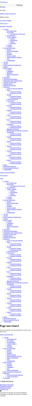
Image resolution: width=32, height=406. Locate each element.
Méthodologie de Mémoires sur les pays (17, 130)
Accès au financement (9, 48)
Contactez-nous (4, 389)
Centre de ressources (10, 13)
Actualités (9, 46)
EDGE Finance (7, 68)
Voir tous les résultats (5, 20)
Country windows (12, 37)
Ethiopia (9, 110)
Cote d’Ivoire (10, 101)
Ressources (6, 87)
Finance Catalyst (11, 56)
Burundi (9, 95)
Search (5, 165)
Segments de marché (15, 93)
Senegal (9, 146)
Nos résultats (10, 32)
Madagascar (10, 124)
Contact (5, 66)
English (2, 172)
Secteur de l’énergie (15, 91)
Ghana (8, 115)
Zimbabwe (13, 43)
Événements (6, 77)
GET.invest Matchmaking (10, 79)
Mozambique (13, 40)
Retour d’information (12, 51)
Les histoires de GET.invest (17, 34)
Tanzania (9, 151)
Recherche (3, 26)
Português (12, 172)
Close (1, 178)
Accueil (5, 62)
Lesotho (12, 38)
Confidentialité (11, 60)
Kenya (8, 119)
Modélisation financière (9, 166)
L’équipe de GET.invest (9, 82)
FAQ (8, 59)
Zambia (9, 160)
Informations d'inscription (7, 384)
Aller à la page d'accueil (6, 334)
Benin (8, 90)
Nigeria (12, 42)
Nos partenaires (11, 35)
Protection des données (9, 85)
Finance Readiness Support (14, 57)
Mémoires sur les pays (13, 129)
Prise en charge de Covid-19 (11, 168)
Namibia (9, 137)
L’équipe (9, 45)
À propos (5, 29)
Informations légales (5, 388)
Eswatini (9, 105)
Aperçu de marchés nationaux (15, 88)
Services (9, 52)
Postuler (2, 13)
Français (6, 172)
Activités (9, 70)
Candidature (10, 71)
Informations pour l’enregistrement (12, 80)
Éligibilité (9, 54)
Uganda (9, 155)
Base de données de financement (12, 65)
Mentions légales (7, 84)
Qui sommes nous (11, 31)
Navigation (9, 26)
